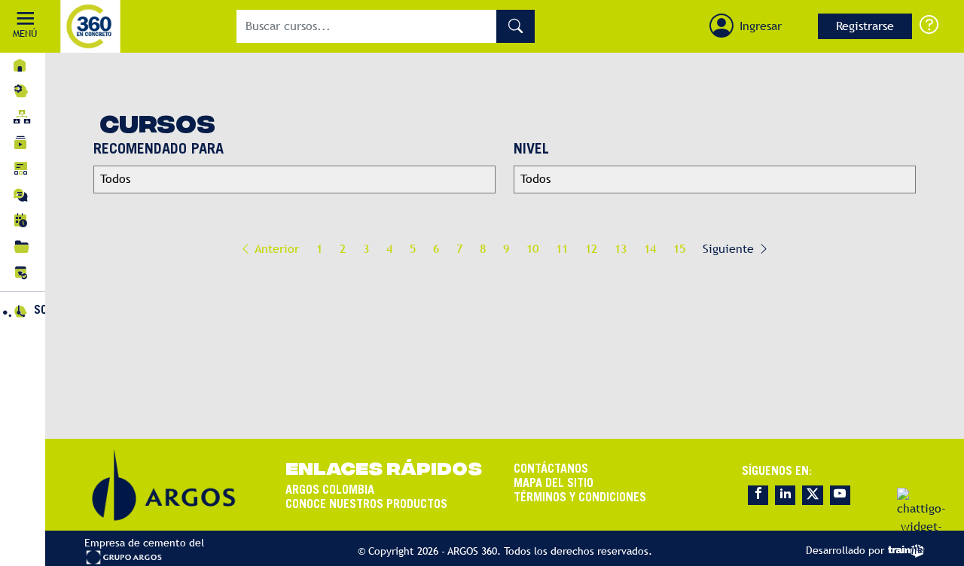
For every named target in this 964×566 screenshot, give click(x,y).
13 (621, 249)
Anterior (275, 249)
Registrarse (865, 26)
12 (591, 249)
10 (532, 249)
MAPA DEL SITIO (553, 484)
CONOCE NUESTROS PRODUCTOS (366, 505)
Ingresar (761, 26)
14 (650, 249)
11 (562, 249)
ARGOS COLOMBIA (329, 491)
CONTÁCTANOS (551, 470)
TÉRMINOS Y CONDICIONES (580, 498)
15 (679, 249)
